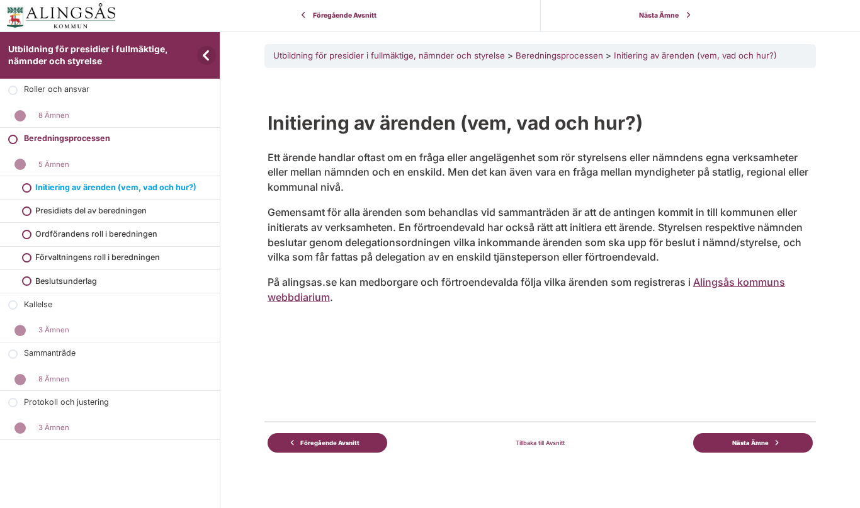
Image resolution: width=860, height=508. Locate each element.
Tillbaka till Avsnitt (540, 442)
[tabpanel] (540, 226)
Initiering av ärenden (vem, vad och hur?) (695, 55)
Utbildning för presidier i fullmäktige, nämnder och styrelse (389, 55)
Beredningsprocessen (559, 55)
